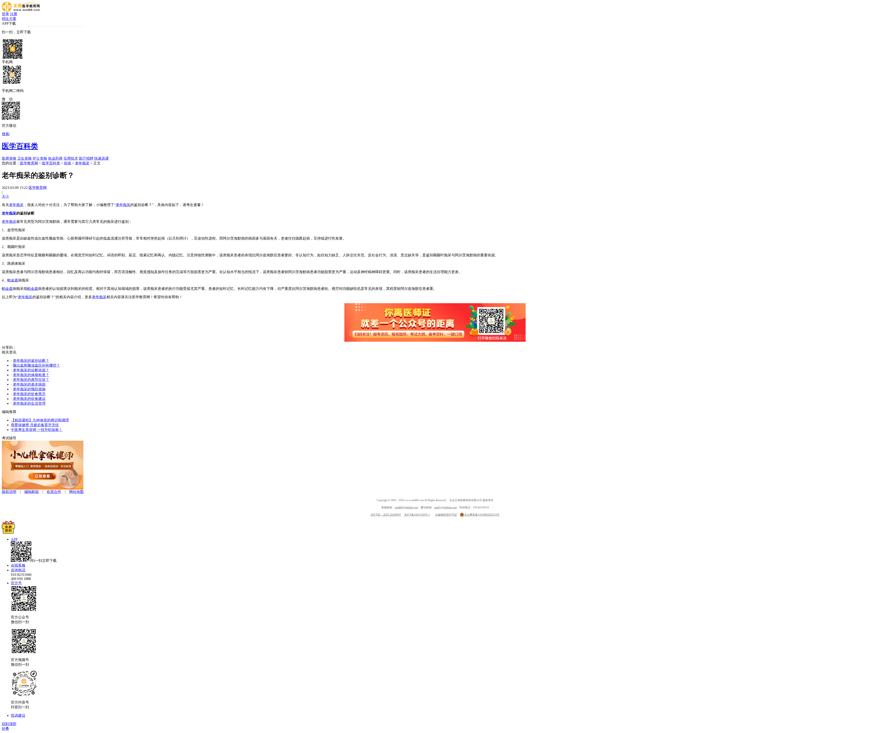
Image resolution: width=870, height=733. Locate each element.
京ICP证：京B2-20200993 (386, 514)
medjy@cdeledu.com (445, 507)
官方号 (16, 583)
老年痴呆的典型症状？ (31, 380)
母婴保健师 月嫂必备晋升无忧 (35, 425)
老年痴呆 (82, 163)
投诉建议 (18, 715)
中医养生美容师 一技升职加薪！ (37, 430)
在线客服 (18, 565)
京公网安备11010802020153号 (482, 514)
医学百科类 (20, 146)
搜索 (5, 134)
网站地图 (76, 492)
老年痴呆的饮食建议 (29, 399)
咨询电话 (18, 570)
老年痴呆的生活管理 (29, 403)
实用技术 (70, 158)
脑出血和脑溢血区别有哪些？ (36, 365)
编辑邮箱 (31, 492)
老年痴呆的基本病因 (29, 384)
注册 (13, 14)
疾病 (67, 163)
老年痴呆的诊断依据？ (31, 370)
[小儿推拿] (42, 488)
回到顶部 (9, 724)
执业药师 (55, 158)
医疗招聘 (86, 158)
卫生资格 (24, 158)
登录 (5, 14)
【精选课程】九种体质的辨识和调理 (40, 420)
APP (14, 539)
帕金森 (12, 280)
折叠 (5, 729)
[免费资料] (8, 532)
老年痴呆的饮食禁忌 (29, 394)
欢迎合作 (54, 492)
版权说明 (9, 492)
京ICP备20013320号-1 (417, 514)
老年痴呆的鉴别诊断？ (31, 361)
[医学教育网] (21, 10)
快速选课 (101, 158)
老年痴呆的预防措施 (29, 389)
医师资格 (9, 158)
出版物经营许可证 (446, 514)
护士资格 (40, 158)
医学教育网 (29, 163)
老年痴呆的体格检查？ (31, 375)
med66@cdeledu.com (406, 507)
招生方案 (9, 19)
